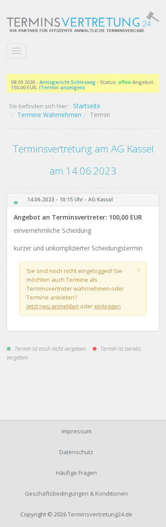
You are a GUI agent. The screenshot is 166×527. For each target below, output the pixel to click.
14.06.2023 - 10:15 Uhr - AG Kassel (70, 199)
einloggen (107, 306)
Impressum (77, 431)
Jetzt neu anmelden (53, 306)
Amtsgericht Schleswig (67, 82)
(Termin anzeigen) (62, 87)
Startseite (86, 106)
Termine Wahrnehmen (49, 114)
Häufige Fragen (76, 473)
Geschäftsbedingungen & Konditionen (76, 493)
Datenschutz (76, 452)
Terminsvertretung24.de (100, 514)
